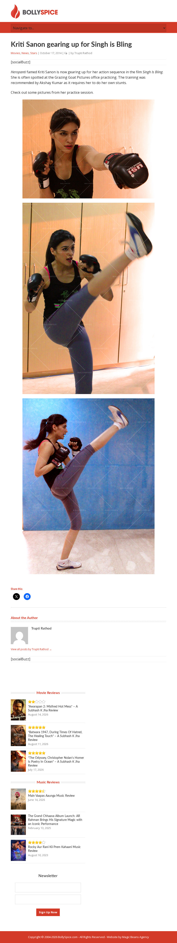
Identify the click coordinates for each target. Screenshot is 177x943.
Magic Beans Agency (135, 937)
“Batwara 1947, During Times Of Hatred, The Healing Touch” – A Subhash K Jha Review (55, 736)
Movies (15, 53)
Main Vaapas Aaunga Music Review (51, 795)
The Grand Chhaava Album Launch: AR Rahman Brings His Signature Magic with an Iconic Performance (55, 820)
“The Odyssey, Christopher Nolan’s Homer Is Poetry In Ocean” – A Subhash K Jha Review (56, 761)
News (25, 53)
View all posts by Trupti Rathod (31, 649)
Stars (33, 53)
